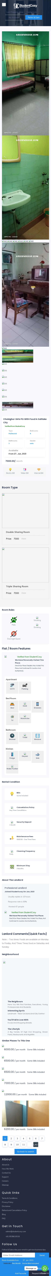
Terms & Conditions (9, 1198)
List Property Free (15, 12)
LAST (35, 1144)
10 (17, 1144)
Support (5, 1177)
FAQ (3, 1218)
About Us (5, 1165)
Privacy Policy (7, 1202)
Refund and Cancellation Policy (14, 1210)
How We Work (8, 1169)
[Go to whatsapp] (44, 1268)
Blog (4, 1214)
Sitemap (5, 1185)
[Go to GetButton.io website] (45, 1273)
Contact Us (32, 12)
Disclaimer (6, 1206)
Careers (5, 1181)
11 (23, 1144)
